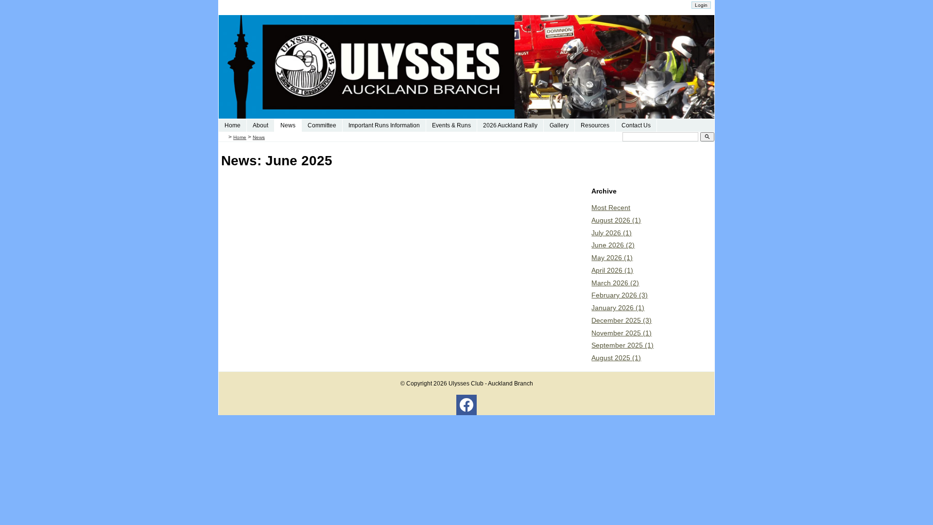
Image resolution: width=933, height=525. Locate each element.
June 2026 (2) (613, 245)
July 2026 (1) (611, 233)
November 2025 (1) (621, 333)
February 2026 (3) (619, 295)
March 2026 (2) (615, 283)
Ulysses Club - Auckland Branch (491, 383)
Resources (595, 125)
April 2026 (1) (612, 270)
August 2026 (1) (616, 220)
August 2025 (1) (616, 358)
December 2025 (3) (621, 320)
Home (233, 125)
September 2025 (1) (622, 345)
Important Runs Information (384, 125)
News (287, 125)
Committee (322, 125)
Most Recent (610, 207)
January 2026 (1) (617, 308)
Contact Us (636, 125)
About (260, 125)
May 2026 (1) (612, 258)
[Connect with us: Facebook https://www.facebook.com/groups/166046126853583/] (466, 407)
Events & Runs (451, 125)
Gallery (559, 125)
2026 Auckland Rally (510, 125)
